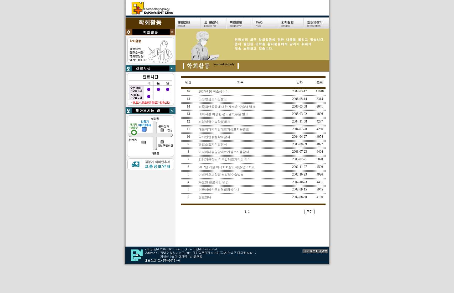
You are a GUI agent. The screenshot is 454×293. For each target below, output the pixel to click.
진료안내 (205, 197)
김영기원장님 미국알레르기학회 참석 (225, 159)
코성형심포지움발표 (213, 99)
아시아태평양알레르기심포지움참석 (224, 152)
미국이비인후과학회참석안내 (219, 189)
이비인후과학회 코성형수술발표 (221, 175)
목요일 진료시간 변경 (214, 182)
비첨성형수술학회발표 (214, 122)
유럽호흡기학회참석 (213, 144)
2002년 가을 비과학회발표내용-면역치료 (227, 167)
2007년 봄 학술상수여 (214, 91)
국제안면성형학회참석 (214, 137)
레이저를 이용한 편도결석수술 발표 (223, 114)
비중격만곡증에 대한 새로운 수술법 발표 (227, 107)
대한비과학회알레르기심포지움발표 (224, 129)
